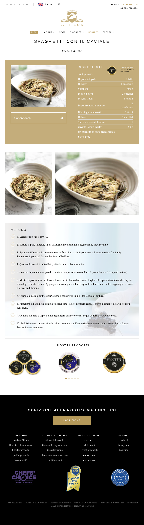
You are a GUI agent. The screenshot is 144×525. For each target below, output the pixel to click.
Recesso (89, 460)
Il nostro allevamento (20, 445)
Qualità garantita (20, 455)
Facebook (123, 440)
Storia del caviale (55, 440)
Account (11, 4)
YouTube (123, 450)
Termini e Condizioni (61, 503)
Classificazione (55, 450)
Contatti (25, 4)
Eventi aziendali (89, 450)
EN (47, 4)
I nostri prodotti (20, 450)
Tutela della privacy (36, 503)
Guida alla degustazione (54, 445)
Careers (89, 455)
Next (135, 361)
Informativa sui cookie (85, 503)
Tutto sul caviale (55, 435)
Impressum (133, 503)
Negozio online (89, 435)
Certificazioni (55, 460)
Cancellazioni (15, 503)
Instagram (123, 445)
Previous (9, 361)
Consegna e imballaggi (112, 503)
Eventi (89, 440)
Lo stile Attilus (20, 440)
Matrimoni (89, 445)
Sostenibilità (20, 460)
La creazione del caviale (55, 455)
